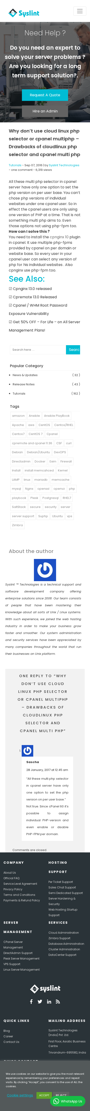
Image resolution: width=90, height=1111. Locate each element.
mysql (16, 488)
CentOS (44, 425)
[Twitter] (40, 1002)
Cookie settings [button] (20, 1095)
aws (31, 425)
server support (23, 516)
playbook (19, 498)
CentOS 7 (35, 434)
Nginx (29, 488)
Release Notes (24, 384)
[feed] (58, 1002)
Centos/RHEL (63, 425)
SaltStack (19, 507)
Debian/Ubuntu (38, 452)
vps (69, 516)
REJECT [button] (61, 1095)
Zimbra (17, 525)
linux (27, 479)
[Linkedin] (49, 1002)
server (65, 507)
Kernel (63, 470)
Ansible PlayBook (57, 416)
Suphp (43, 516)
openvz (59, 488)
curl (69, 443)
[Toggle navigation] (79, 11)
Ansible (34, 416)
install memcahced (39, 470)
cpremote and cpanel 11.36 (32, 443)
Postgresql (50, 498)
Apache (18, 425)
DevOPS (60, 452)
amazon (18, 416)
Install (16, 470)
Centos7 (18, 434)
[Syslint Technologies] (23, 11)
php (72, 488)
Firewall (66, 461)
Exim (53, 461)
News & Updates (25, 375)
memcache (60, 479)
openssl (43, 488)
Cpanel (52, 434)
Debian (17, 452)
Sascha (32, 762)
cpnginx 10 (59, 237)
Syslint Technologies (64, 165)
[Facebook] (31, 1002)
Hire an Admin (45, 111)
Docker (40, 461)
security (51, 507)
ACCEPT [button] (44, 1095)
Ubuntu (57, 516)
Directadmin (21, 461)
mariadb (41, 479)
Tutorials (15, 165)
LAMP (16, 479)
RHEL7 (67, 498)
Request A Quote (45, 95)
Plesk (34, 498)
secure (35, 507)
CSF (59, 443)
